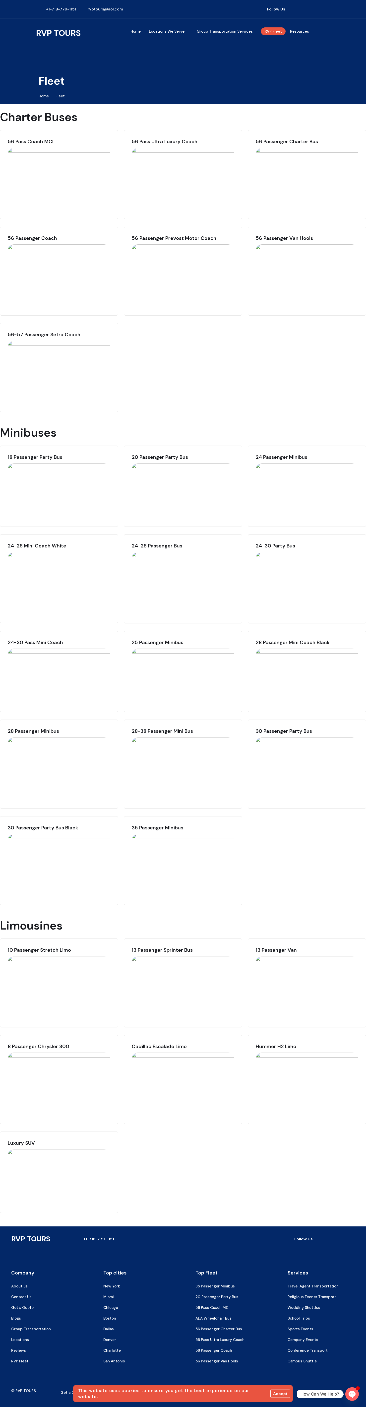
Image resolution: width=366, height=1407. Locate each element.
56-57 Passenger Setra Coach (44, 334)
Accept (280, 1393)
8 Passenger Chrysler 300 (38, 1046)
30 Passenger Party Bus (284, 731)
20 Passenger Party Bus (160, 457)
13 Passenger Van (276, 950)
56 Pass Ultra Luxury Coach (164, 141)
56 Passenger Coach (32, 238)
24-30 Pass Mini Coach (35, 642)
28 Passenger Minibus (33, 731)
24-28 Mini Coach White (37, 545)
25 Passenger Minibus (157, 642)
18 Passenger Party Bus (35, 457)
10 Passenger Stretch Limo (39, 950)
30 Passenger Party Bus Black (43, 827)
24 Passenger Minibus (281, 457)
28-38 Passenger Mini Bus (162, 731)
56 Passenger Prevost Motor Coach (174, 238)
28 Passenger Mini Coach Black (293, 642)
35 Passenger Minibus (157, 827)
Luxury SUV (21, 1143)
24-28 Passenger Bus (157, 545)
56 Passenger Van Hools (284, 238)
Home (44, 96)
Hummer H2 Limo (276, 1046)
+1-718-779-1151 (98, 1239)
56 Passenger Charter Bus (287, 141)
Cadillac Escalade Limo (159, 1046)
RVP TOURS (58, 33)
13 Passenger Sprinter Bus (162, 950)
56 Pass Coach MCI (31, 141)
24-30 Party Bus (275, 545)
